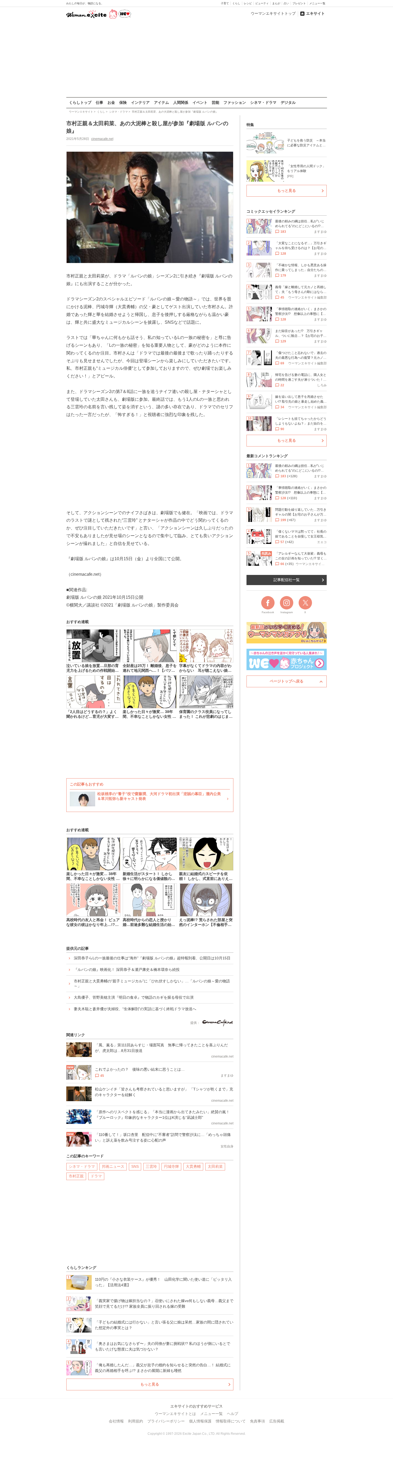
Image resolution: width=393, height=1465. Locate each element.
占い (286, 3)
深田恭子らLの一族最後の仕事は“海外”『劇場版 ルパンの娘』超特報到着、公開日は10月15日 (152, 958)
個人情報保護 (200, 1421)
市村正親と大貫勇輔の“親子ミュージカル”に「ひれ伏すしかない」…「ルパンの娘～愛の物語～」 (152, 983)
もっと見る (149, 1384)
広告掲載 (276, 1421)
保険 (123, 102)
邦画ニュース (113, 1166)
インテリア (140, 102)
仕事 (99, 102)
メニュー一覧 (317, 3)
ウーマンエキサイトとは (175, 1413)
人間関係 (180, 102)
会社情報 (116, 1421)
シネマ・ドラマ (263, 102)
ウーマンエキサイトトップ (273, 13)
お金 (111, 102)
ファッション (235, 102)
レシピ (248, 3)
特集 (250, 125)
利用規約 (135, 1421)
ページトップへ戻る (286, 681)
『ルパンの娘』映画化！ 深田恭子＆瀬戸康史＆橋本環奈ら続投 (127, 969)
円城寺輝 (171, 1166)
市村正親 (76, 1176)
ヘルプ (232, 1413)
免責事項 (257, 1421)
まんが (276, 3)
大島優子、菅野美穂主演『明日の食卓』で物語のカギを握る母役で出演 (134, 997)
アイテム (161, 102)
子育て (225, 3)
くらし (236, 3)
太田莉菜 (215, 1166)
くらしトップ (80, 102)
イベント (199, 102)
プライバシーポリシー (166, 1421)
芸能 (215, 102)
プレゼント (299, 3)
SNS (135, 1166)
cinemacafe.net (102, 139)
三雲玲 (151, 1166)
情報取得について (231, 1421)
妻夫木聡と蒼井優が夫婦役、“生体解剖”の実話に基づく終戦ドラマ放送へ (135, 1009)
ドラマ (96, 1176)
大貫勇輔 (193, 1166)
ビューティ (262, 3)
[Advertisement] (196, 58)
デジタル (288, 102)
